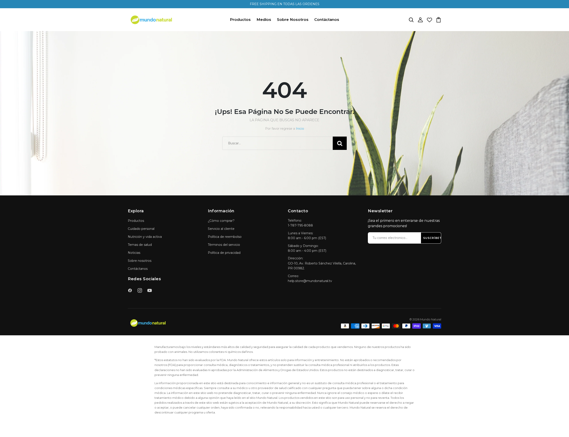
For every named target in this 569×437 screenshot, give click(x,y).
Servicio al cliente (221, 229)
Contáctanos (326, 19)
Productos (240, 19)
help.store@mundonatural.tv (310, 281)
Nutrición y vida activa (145, 237)
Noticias (134, 253)
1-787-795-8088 (300, 225)
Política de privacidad (224, 253)
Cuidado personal (141, 229)
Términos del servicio (224, 245)
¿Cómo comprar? (221, 221)
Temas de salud (140, 245)
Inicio (300, 129)
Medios (263, 19)
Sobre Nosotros (293, 19)
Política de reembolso (225, 237)
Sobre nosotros (139, 261)
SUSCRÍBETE (433, 238)
